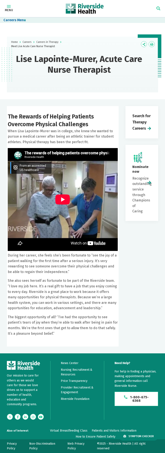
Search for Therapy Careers (141, 122)
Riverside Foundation (75, 399)
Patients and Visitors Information (114, 430)
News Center (69, 363)
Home (14, 42)
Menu (9, 10)
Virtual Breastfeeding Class (68, 430)
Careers (9, 20)
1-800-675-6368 (139, 399)
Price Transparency (74, 381)
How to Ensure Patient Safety (95, 436)
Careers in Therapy (47, 42)
